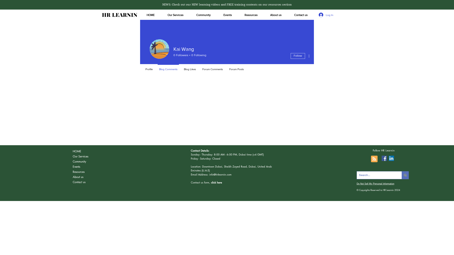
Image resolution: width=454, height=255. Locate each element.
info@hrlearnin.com (220, 174)
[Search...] (405, 175)
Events (76, 167)
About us (78, 177)
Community (79, 161)
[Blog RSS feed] (374, 159)
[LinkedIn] (391, 158)
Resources (79, 172)
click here (216, 182)
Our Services (80, 156)
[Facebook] (384, 158)
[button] (175, 15)
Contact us (79, 182)
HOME (77, 151)
